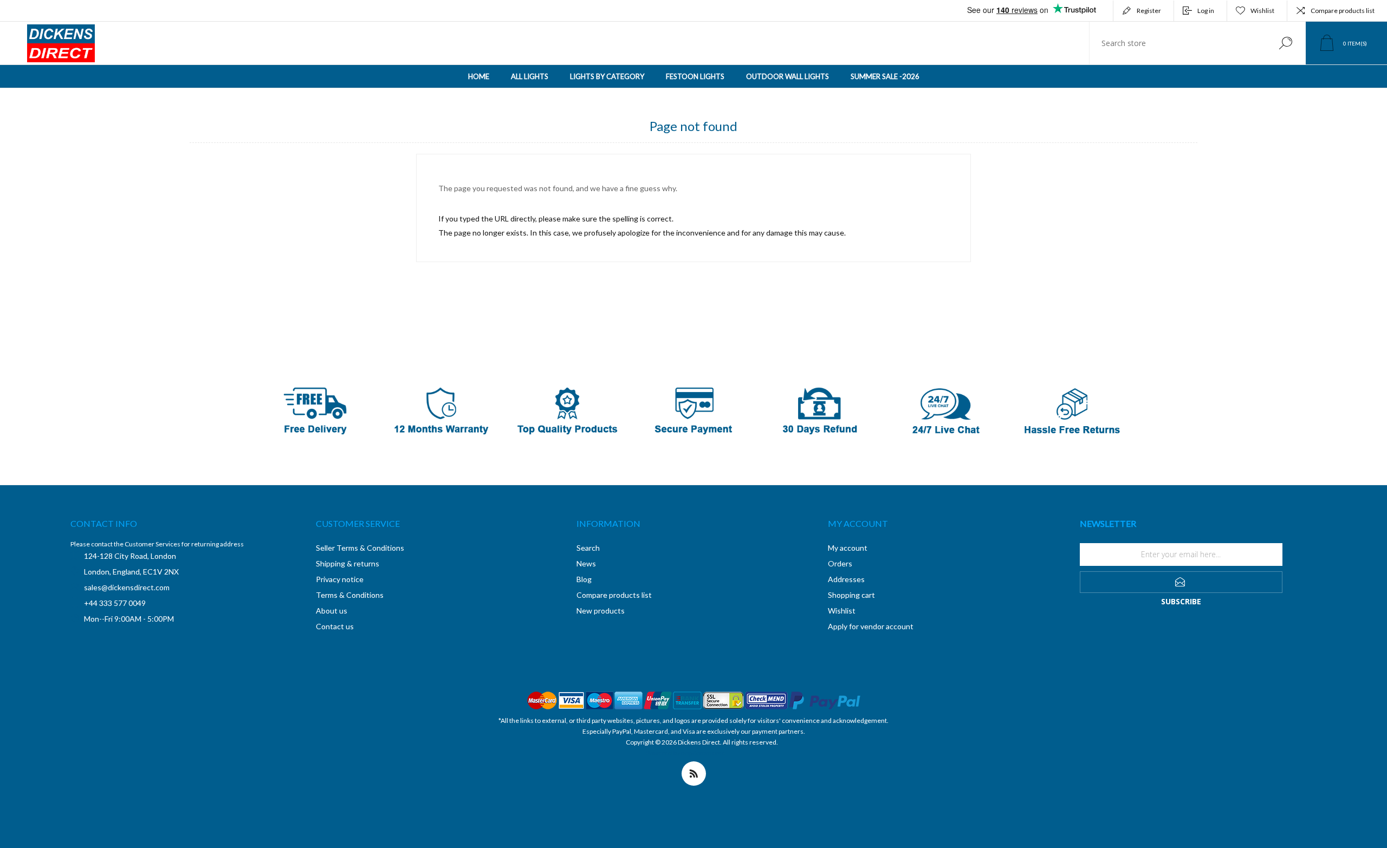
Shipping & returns (347, 563)
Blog (584, 579)
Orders (840, 563)
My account (847, 547)
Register (1149, 10)
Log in (1205, 10)
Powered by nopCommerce (685, 753)
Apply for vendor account (870, 626)
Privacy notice (340, 579)
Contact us (335, 626)
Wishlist (841, 610)
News (586, 563)
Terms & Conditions (350, 594)
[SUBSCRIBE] (1181, 582)
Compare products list (1343, 10)
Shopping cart (851, 594)
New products (600, 610)
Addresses (846, 579)
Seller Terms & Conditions (360, 547)
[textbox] (1177, 43)
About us (331, 610)
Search (1285, 43)
